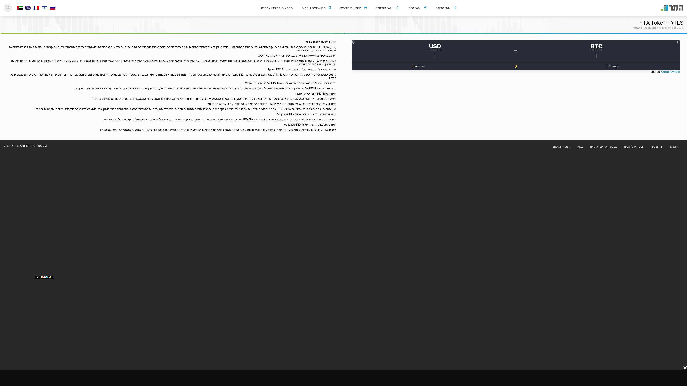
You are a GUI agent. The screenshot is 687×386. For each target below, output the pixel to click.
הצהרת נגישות (561, 146)
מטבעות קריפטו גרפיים (277, 8)
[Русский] (53, 8)
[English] (28, 8)
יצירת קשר (656, 146)
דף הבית (675, 146)
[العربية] (20, 8)
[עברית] (44, 8)
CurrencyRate (670, 71)
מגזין (580, 146)
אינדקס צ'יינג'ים (633, 146)
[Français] (36, 8)
